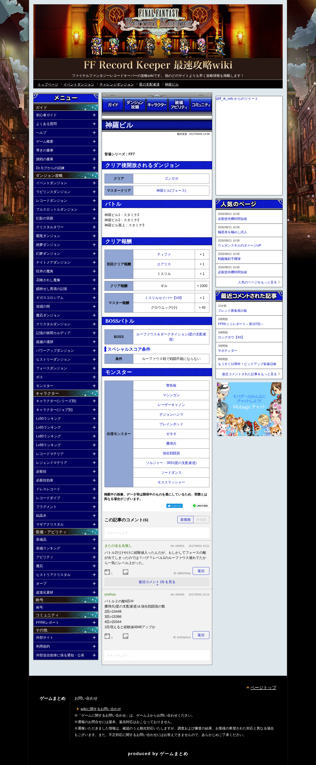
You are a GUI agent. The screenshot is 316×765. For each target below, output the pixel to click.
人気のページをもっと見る (257, 282)
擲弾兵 (171, 443)
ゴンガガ (171, 178)
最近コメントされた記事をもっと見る (249, 374)
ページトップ (263, 687)
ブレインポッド (171, 424)
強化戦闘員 (171, 453)
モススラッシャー (171, 482)
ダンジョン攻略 (135, 104)
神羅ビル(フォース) (171, 190)
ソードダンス (171, 472)
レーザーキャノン (171, 405)
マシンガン (171, 395)
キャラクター (157, 104)
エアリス (164, 264)
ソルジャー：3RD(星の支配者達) (171, 463)
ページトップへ (226, 447)
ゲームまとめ (174, 753)
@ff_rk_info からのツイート (237, 98)
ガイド (113, 104)
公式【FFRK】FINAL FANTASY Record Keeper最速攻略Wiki (158, 65)
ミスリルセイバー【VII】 (164, 298)
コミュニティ (201, 104)
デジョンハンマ (171, 414)
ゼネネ (171, 434)
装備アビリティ (179, 104)
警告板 (171, 385)
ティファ (164, 254)
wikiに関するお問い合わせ (101, 709)
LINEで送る (200, 506)
